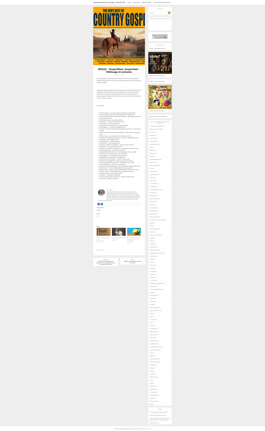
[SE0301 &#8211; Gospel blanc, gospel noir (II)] (103, 232)
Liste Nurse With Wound (156, 289)
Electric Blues (153, 210)
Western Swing (153, 401)
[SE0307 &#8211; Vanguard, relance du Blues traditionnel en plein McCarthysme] (134, 232)
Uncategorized (153, 395)
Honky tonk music (154, 250)
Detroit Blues (153, 195)
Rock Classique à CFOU (155, 418)
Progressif (152, 337)
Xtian (151, 404)
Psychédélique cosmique (155, 346)
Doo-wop (152, 204)
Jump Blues (152, 271)
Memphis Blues (153, 295)
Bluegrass (152, 153)
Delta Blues (152, 192)
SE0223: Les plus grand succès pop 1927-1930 (132, 261)
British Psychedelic (154, 165)
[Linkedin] (102, 204)
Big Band (152, 150)
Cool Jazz (152, 177)
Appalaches (152, 135)
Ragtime (152, 355)
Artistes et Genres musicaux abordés (162, 2)
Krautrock (152, 277)
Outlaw (151, 325)
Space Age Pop (153, 377)
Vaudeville (152, 398)
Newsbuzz (144, 428)
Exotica (151, 222)
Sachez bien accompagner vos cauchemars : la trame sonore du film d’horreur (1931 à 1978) (105, 262)
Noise (151, 313)
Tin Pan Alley (153, 392)
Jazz (151, 262)
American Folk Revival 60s (156, 126)
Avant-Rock (152, 141)
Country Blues (153, 183)
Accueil (129, 2)
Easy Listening (153, 207)
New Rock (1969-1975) (155, 310)
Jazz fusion (152, 265)
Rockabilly (152, 365)
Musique (152, 298)
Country (152, 180)
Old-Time (152, 319)
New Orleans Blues (154, 307)
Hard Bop (152, 244)
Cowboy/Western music (155, 189)
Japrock (151, 259)
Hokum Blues (153, 247)
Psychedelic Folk (154, 340)
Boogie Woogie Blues (155, 159)
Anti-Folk (152, 132)
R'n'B (151, 353)
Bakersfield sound (154, 144)
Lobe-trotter (153, 415)
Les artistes (152, 280)
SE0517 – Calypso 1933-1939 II (157, 81)
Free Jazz (152, 232)
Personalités (153, 328)
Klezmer (152, 274)
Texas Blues (152, 386)
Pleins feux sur (153, 334)
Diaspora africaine (154, 198)
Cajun (151, 168)
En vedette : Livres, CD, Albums (157, 219)
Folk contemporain (154, 229)
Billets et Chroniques (146, 2)
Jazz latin (152, 268)
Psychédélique (153, 343)
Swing (151, 383)
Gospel (151, 241)
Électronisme (153, 213)
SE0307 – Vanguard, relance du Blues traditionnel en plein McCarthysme (133, 239)
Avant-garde (153, 138)
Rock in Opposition (154, 358)
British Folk (152, 162)
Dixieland (152, 201)
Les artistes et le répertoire (156, 283)
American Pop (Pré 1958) (156, 129)
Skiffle (151, 371)
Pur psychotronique (154, 349)
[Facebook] (98, 204)
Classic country (153, 174)
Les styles (152, 286)
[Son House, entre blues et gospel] (119, 232)
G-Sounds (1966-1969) (155, 235)
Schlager (152, 368)
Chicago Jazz (153, 171)
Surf (151, 380)
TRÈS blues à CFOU (154, 422)
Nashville (152, 301)
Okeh (151, 316)
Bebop (151, 147)
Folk (151, 225)
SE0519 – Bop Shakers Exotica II (157, 48)
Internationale (153, 256)
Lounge (151, 292)
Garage (151, 238)
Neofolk (152, 304)
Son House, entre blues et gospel (119, 237)
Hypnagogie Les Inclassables (156, 253)
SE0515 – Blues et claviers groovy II (158, 116)
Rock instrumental (154, 362)
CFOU (151, 412)
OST (151, 322)
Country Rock (153, 186)
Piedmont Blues (153, 331)
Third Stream (153, 389)
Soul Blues (152, 374)
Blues (151, 156)
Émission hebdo (136, 2)
